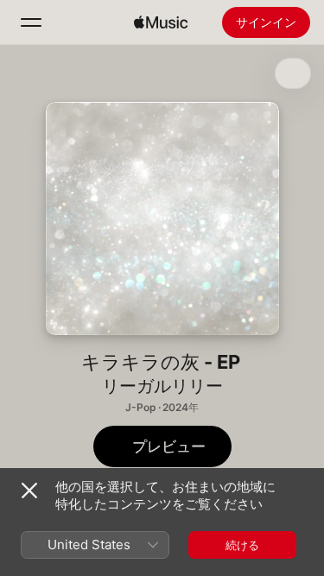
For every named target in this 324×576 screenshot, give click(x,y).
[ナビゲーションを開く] (31, 22)
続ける (242, 545)
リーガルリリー (162, 386)
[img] (160, 22)
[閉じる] (29, 490)
